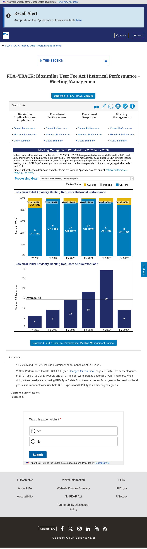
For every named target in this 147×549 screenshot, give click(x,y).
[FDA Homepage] (6, 35)
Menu (16, 105)
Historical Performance (25, 134)
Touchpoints (101, 463)
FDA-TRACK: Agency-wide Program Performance (33, 45)
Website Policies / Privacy (73, 488)
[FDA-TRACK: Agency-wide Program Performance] (118, 107)
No (38, 441)
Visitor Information (73, 479)
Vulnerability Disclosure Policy (73, 507)
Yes (39, 431)
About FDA (25, 488)
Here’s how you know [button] (67, 2)
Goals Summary (22, 140)
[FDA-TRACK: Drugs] (96, 107)
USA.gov (121, 496)
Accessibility (25, 496)
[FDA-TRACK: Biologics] (103, 107)
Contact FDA (47, 528)
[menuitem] (73, 384)
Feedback (144, 269)
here (79, 20)
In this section (51, 60)
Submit (38, 454)
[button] (111, 107)
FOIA (121, 479)
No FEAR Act (73, 496)
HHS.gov (121, 488)
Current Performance (24, 128)
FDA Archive (25, 479)
